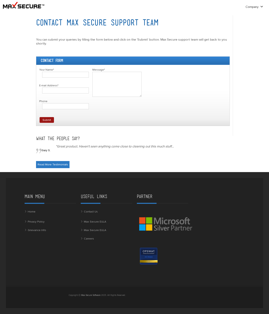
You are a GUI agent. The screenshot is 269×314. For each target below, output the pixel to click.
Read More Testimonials (53, 164)
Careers (89, 238)
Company (252, 7)
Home (31, 211)
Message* (98, 69)
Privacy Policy (36, 221)
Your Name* (46, 69)
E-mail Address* (48, 85)
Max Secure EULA (95, 221)
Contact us (91, 211)
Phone (43, 101)
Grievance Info (37, 230)
